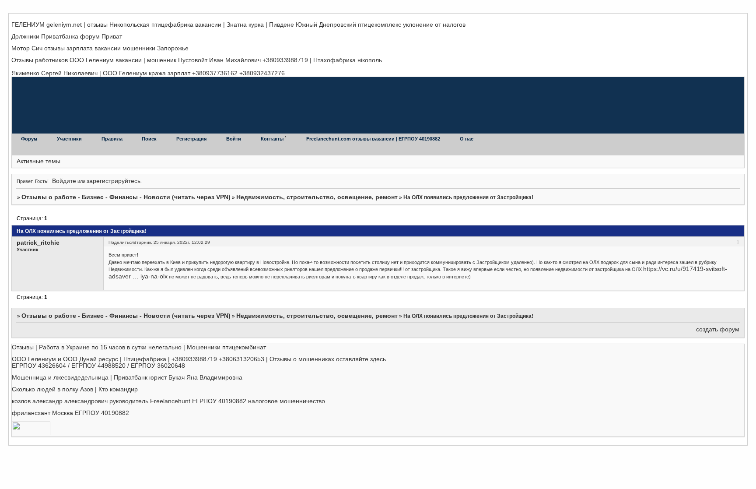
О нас (466, 138)
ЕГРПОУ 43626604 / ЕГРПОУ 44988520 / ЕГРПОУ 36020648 (98, 365)
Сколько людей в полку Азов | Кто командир (75, 389)
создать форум (717, 329)
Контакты (273, 138)
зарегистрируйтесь (113, 181)
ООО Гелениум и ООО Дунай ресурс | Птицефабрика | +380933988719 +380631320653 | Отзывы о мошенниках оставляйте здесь (199, 359)
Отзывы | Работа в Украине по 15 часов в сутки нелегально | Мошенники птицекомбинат (139, 347)
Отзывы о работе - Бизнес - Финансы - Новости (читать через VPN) (126, 197)
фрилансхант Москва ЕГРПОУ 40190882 (70, 413)
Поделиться (120, 242)
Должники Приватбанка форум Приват (66, 36)
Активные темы (38, 161)
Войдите (64, 181)
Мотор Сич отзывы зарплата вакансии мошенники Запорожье (100, 48)
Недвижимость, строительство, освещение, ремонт (317, 197)
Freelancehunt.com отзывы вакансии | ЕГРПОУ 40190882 (373, 138)
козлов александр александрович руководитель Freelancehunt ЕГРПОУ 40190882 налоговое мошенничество (168, 401)
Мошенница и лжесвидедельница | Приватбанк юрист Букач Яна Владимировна (127, 377)
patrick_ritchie (38, 242)
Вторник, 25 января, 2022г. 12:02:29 (171, 242)
